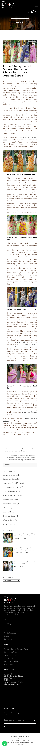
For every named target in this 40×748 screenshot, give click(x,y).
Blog (5, 630)
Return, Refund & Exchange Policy (16, 649)
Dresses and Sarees (10, 479)
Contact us (8, 639)
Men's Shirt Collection (10, 491)
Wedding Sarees (8, 520)
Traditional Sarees (9, 516)
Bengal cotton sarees (10, 475)
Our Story (7, 624)
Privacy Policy (8, 664)
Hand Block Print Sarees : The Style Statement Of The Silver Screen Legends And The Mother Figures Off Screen (21, 458)
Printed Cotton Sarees (10, 500)
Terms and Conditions (11, 661)
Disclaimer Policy (10, 655)
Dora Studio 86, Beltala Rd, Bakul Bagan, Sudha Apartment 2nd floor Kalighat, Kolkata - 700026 (14, 678)
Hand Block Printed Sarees (12, 483)
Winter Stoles (7, 524)
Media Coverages (10, 633)
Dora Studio (21, 342)
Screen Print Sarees (9, 504)
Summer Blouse (8, 512)
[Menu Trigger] (36, 5)
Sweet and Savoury (29, 412)
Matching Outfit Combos (12, 487)
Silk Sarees (6, 508)
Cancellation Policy (10, 652)
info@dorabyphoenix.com (13, 684)
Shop (6, 627)
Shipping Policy (9, 658)
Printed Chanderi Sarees (11, 495)
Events (6, 636)
